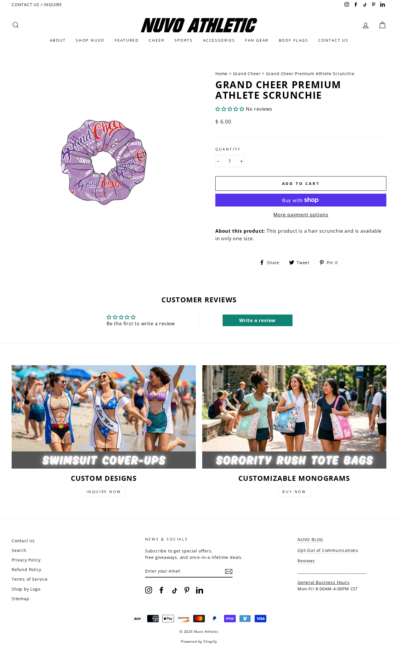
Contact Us (23, 540)
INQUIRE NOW (104, 491)
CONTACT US (333, 40)
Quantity (228, 149)
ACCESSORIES (219, 40)
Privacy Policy (26, 560)
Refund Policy (26, 569)
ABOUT (58, 40)
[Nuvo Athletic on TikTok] (173, 589)
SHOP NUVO (90, 40)
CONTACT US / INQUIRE (37, 4)
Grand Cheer (247, 73)
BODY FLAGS (293, 40)
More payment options (300, 214)
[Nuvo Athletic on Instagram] (148, 589)
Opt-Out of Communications (327, 550)
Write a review (257, 320)
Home (222, 73)
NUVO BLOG (310, 539)
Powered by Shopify (199, 641)
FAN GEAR (257, 40)
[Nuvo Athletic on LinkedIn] (199, 589)
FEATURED (127, 40)
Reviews (306, 561)
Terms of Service (30, 579)
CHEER (156, 40)
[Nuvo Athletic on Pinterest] (186, 589)
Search (19, 550)
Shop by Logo (26, 589)
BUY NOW (294, 491)
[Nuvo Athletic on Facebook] (161, 589)
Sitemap (20, 598)
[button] (229, 109)
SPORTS (184, 40)
